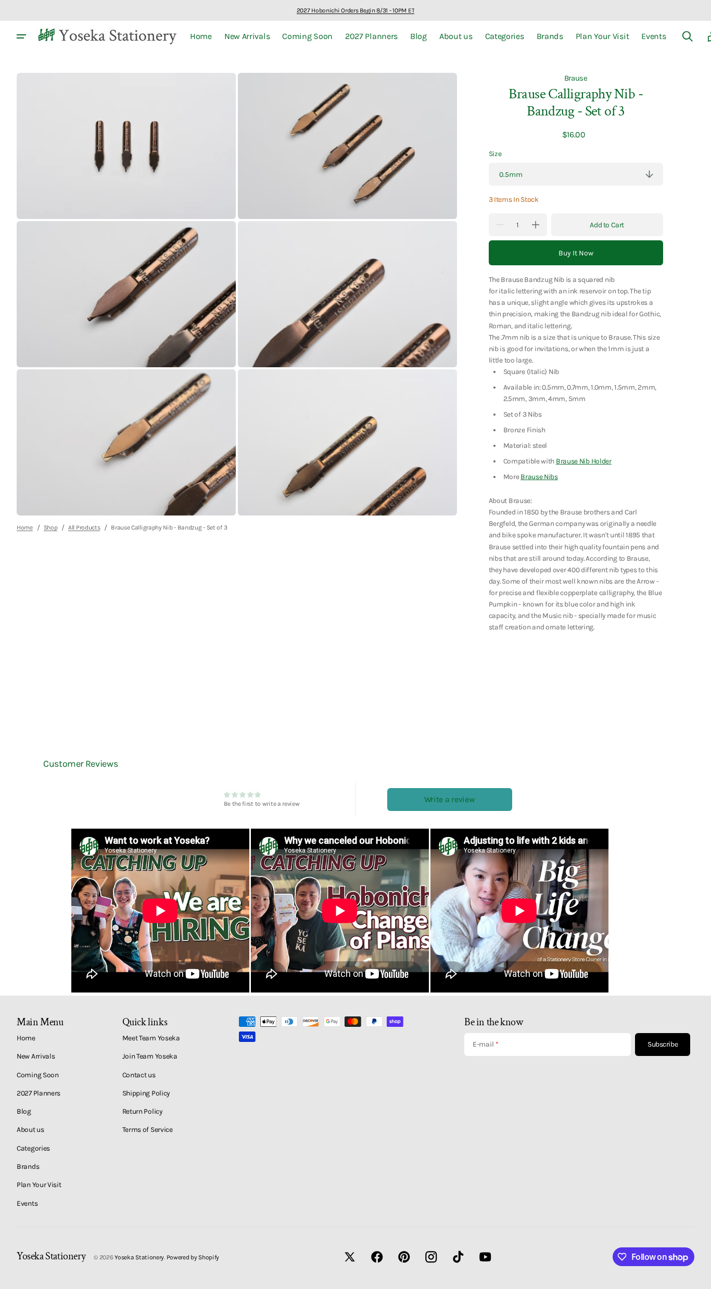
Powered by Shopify (193, 1257)
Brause (576, 78)
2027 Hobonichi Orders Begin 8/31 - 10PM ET (355, 10)
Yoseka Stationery (139, 1257)
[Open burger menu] (21, 36)
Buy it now (575, 253)
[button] (687, 36)
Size (495, 153)
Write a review (449, 799)
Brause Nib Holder (584, 461)
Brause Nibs (539, 476)
